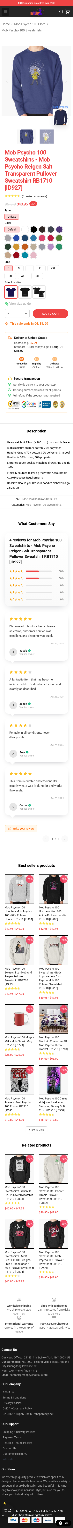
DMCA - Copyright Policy (17, 1408)
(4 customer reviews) (34, 196)
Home (6, 24)
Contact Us (9, 1448)
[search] (61, 11)
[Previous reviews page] (45, 838)
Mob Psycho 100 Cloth (29, 24)
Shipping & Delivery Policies (19, 1431)
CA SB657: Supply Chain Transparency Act (28, 1413)
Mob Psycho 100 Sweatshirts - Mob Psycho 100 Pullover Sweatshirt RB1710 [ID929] (51, 1260)
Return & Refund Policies (17, 1442)
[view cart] (67, 11)
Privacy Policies (12, 1403)
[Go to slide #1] (26, 136)
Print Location (13, 282)
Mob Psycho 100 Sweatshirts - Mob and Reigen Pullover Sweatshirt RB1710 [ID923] (18, 976)
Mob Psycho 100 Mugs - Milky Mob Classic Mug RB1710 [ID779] (19, 1041)
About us (8, 1392)
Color (8, 222)
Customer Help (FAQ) (15, 1453)
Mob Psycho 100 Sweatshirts (22, 30)
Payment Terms (12, 1437)
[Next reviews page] (64, 838)
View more (36, 1129)
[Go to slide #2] (46, 136)
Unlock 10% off (7, 1511)
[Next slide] (65, 81)
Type (8, 210)
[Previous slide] (8, 81)
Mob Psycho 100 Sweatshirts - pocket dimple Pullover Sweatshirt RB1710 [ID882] (51, 1195)
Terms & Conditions (14, 1397)
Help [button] (66, 1523)
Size (7, 261)
